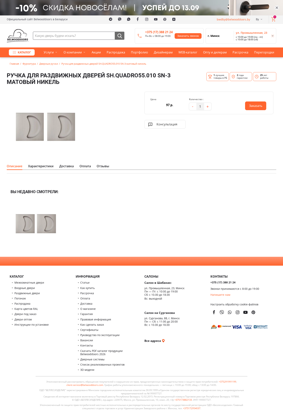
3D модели (87, 369)
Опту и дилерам (215, 52)
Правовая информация (95, 319)
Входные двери (24, 288)
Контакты (86, 345)
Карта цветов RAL (26, 308)
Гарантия (86, 314)
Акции (96, 52)
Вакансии (86, 340)
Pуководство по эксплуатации (100, 335)
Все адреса (153, 340)
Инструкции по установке (31, 324)
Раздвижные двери (27, 293)
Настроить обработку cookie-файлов (234, 304)
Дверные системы (92, 359)
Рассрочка (240, 52)
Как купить (87, 288)
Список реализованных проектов (102, 364)
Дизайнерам (163, 52)
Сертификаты (89, 329)
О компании (73, 52)
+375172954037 (191, 408)
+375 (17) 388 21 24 (159, 32)
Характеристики (41, 166)
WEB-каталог (187, 52)
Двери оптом (23, 319)
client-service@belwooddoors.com (84, 385)
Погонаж (20, 298)
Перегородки (264, 52)
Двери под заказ (25, 314)
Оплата (85, 166)
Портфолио (139, 52)
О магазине (88, 308)
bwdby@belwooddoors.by (233, 19)
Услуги (49, 52)
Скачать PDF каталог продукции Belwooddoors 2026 (101, 352)
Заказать (253, 104)
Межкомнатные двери (29, 282)
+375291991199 (227, 381)
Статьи (85, 282)
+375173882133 (183, 399)
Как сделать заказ (92, 324)
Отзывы (103, 166)
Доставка (66, 166)
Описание (14, 166)
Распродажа (116, 52)
